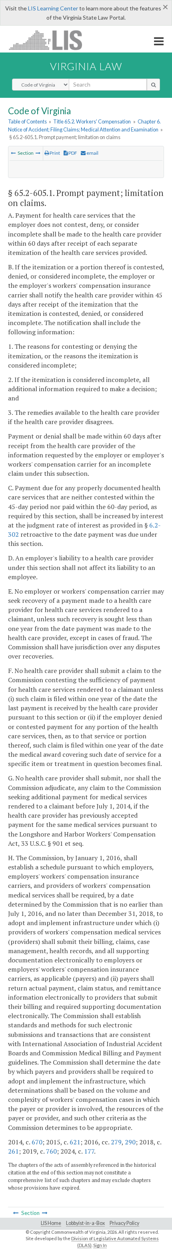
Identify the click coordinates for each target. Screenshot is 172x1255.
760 (51, 1151)
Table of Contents (27, 121)
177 (89, 1151)
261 (13, 1151)
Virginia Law (86, 66)
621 (75, 1142)
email (92, 153)
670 (37, 1142)
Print (54, 153)
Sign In (100, 1245)
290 (130, 1142)
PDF (72, 153)
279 (116, 1142)
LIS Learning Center (53, 8)
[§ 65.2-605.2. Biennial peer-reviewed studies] (38, 153)
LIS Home (51, 1223)
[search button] (153, 85)
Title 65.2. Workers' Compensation (92, 121)
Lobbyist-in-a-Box (85, 1223)
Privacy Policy (124, 1223)
